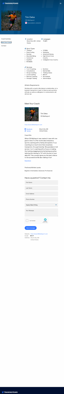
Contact (3, 45)
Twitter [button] (29, 131)
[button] (31, 235)
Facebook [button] (29, 129)
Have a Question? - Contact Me (34, 22)
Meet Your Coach (6, 42)
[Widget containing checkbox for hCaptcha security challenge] (36, 221)
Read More (28, 160)
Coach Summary (6, 39)
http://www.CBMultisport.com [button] (33, 124)
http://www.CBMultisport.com (39, 234)
